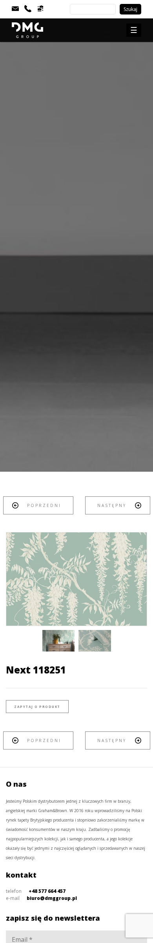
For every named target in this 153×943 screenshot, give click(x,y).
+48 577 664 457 (47, 891)
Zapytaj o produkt (37, 706)
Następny (111, 505)
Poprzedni (44, 505)
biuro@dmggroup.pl (52, 898)
